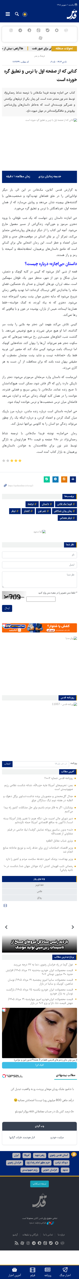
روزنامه (47, 1275)
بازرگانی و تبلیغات (30, 1235)
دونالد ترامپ (61, 1162)
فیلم (32, 1275)
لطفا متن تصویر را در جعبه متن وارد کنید (57, 593)
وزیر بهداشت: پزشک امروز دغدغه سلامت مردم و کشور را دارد (39, 859)
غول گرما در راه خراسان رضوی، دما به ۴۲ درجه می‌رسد (43, 965)
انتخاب (7, 764)
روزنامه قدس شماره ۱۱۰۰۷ (58, 778)
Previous (73, 927)
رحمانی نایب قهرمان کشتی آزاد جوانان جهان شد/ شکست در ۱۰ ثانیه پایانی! (38, 868)
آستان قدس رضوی (59, 1155)
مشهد (65, 1170)
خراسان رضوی (14, 1162)
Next (6, 927)
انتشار (27, 511)
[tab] (39, 879)
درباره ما (61, 1235)
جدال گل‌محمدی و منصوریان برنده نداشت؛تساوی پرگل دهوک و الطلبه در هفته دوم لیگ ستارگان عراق (38, 798)
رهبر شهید (40, 1155)
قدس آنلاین (69, 14)
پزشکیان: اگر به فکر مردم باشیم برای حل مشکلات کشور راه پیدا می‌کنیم (38, 810)
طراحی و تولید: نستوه (38, 1223)
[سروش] (29, 30)
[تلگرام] (20, 30)
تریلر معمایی (66, 518)
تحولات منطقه (64, 48)
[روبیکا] (65, 30)
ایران (16, 1155)
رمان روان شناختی (63, 511)
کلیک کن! (39, 1065)
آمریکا (26, 1155)
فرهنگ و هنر (39, 56)
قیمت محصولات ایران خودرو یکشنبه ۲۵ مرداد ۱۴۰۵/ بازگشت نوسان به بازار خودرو (39, 992)
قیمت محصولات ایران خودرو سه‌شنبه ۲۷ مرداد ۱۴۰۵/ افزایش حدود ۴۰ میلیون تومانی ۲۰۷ (39, 972)
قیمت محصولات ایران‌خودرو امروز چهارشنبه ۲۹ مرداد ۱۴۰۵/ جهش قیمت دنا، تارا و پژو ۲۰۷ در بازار (40, 1001)
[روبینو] (56, 30)
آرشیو (15, 1235)
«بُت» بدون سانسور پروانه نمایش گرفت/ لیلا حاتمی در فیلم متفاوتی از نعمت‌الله (40, 832)
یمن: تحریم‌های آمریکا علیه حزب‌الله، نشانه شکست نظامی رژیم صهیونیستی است (38, 787)
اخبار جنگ (65, 1275)
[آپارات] (40, 38)
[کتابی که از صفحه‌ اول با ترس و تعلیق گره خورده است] (39, 143)
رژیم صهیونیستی (30, 1170)
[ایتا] (38, 30)
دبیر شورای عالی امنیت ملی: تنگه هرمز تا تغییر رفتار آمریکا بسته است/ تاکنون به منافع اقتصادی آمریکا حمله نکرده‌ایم (38, 821)
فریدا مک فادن (64, 504)
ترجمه (31, 504)
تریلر (13, 511)
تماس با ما (48, 1235)
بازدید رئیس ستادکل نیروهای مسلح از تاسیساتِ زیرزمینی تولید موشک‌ (39, 945)
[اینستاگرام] (11, 30)
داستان (45, 504)
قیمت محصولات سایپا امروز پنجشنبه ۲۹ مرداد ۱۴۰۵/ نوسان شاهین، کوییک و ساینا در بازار (40, 982)
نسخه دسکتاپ (39, 1184)
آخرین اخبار (14, 1275)
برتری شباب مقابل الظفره (59, 841)
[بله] (47, 30)
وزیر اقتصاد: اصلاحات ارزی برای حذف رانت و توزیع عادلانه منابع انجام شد (38, 850)
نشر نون (42, 511)
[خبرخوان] (16, 1243)
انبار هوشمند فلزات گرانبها (22, 1138)
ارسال (7, 608)
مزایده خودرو (57, 1138)
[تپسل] (4, 625)
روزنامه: (73, 763)
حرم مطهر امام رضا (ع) (38, 1162)
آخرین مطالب (67, 771)
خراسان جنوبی (50, 1170)
